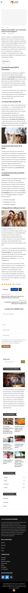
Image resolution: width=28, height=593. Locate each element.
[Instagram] (11, 577)
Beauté (2, 27)
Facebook (5, 498)
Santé (14, 487)
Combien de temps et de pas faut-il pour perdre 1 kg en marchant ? (19, 463)
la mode (10, 107)
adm (4, 33)
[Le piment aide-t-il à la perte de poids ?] (20, 438)
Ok (14, 590)
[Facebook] (3, 577)
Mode (7, 27)
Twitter (5, 506)
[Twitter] (7, 577)
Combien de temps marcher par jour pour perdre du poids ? (8, 447)
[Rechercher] (23, 361)
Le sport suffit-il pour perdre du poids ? (8, 462)
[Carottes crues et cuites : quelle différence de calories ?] (20, 421)
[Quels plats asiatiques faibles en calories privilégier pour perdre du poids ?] (8, 421)
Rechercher (6, 359)
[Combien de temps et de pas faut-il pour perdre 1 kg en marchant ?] (20, 454)
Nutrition (14, 484)
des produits (18, 229)
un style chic (19, 258)
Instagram (5, 502)
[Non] (26, 587)
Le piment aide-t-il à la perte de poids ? (20, 446)
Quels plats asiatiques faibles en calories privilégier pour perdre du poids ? (8, 430)
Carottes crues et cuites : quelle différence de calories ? (19, 429)
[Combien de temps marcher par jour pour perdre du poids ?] (8, 438)
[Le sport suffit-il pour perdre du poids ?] (8, 454)
